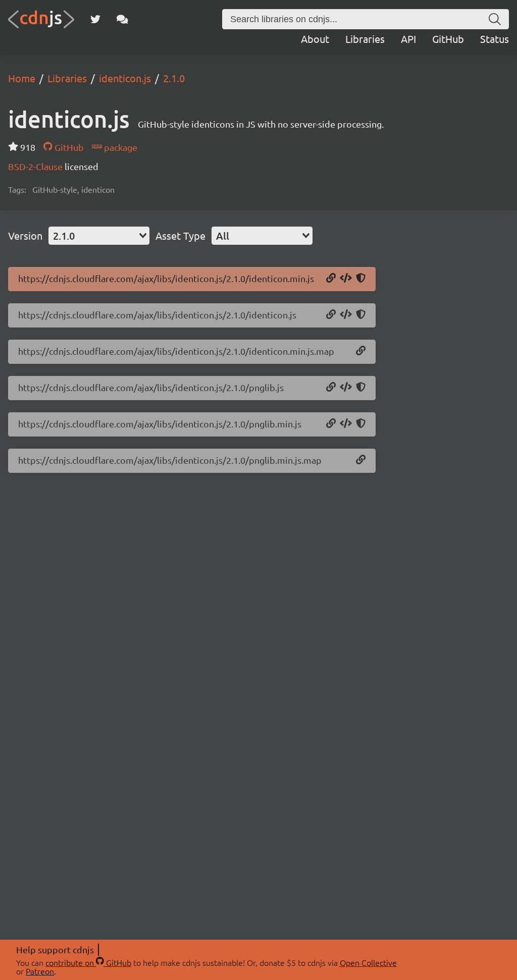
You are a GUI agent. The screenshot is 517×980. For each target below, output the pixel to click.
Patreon (40, 970)
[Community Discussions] (122, 19)
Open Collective (368, 962)
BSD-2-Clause (36, 166)
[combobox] (98, 236)
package (119, 147)
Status (494, 38)
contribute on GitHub (88, 962)
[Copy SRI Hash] (361, 278)
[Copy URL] (331, 278)
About (315, 38)
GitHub (448, 38)
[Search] (495, 19)
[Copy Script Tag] (346, 278)
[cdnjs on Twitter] (95, 19)
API (408, 38)
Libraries (365, 38)
